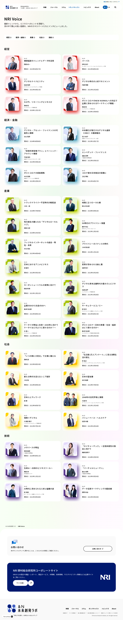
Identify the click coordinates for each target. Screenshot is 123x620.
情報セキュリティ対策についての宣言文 (109, 613)
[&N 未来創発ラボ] (11, 7)
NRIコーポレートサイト (112, 1)
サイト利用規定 (72, 613)
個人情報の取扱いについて (93, 613)
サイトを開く (20, 583)
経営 (8, 37)
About (97, 7)
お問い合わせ (96, 549)
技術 (50, 37)
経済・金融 (20, 37)
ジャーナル (54, 7)
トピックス (87, 7)
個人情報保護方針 (81, 613)
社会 (41, 37)
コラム (64, 7)
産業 (31, 37)
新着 (44, 7)
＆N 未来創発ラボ (10, 526)
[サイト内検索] (115, 7)
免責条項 (65, 613)
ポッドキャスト (75, 7)
